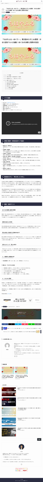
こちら (8, 293)
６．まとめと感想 (10, 88)
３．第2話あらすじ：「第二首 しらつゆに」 (13, 78)
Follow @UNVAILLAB (21, 315)
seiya (7, 349)
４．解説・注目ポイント (9, 80)
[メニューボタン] (1, 1)
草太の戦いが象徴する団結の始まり (13, 84)
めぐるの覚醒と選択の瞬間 (11, 81)
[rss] (22, 479)
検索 (39, 439)
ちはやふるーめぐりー (12, 306)
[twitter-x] (16, 356)
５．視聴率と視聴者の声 (11, 87)
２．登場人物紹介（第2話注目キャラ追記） (13, 76)
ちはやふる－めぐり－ (11, 102)
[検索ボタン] (41, 1)
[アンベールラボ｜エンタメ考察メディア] (21, 1)
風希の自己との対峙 (10, 83)
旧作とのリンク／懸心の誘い (12, 86)
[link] (15, 356)
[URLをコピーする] (38, 324)
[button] (5, 324)
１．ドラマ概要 (8, 75)
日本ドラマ (7, 12)
